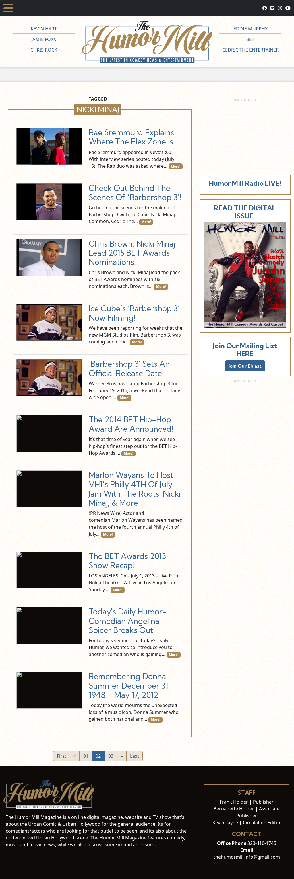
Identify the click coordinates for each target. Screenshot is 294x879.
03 (110, 756)
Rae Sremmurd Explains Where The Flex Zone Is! (132, 137)
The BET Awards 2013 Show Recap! (127, 560)
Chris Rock (43, 50)
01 (85, 756)
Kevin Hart (44, 29)
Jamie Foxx (43, 39)
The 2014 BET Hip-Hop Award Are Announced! (131, 424)
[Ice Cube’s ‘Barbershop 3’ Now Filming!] (49, 322)
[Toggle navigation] (8, 8)
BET (250, 39)
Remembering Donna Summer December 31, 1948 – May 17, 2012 (129, 685)
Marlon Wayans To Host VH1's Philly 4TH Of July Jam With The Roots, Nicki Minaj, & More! (135, 489)
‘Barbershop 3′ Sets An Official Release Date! (129, 368)
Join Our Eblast (245, 366)
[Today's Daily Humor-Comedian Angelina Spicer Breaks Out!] (49, 625)
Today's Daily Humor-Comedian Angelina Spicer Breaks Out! (128, 621)
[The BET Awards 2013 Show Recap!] (49, 570)
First (61, 756)
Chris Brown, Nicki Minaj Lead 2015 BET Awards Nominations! (132, 253)
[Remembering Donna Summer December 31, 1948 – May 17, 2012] (49, 690)
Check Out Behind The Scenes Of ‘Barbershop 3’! (135, 192)
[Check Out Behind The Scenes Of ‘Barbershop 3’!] (49, 201)
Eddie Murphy (250, 29)
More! (175, 166)
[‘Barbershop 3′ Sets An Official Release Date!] (49, 377)
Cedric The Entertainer (250, 50)
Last (134, 756)
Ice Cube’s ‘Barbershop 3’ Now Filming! (134, 313)
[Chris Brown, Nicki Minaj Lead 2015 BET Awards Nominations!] (49, 257)
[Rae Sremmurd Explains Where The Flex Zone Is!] (49, 146)
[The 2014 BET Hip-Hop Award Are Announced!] (49, 433)
